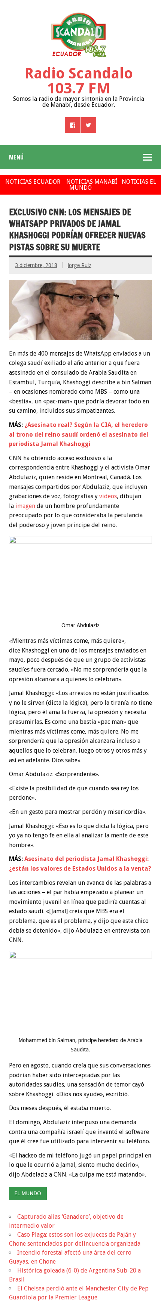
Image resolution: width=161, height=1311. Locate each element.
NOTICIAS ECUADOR (32, 181)
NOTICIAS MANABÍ (91, 181)
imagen (25, 505)
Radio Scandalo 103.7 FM (78, 81)
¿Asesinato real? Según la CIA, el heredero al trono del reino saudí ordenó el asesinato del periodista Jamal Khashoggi (78, 434)
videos (108, 496)
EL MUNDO (27, 1193)
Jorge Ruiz (79, 265)
